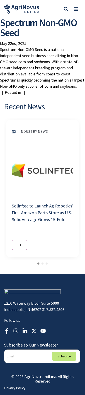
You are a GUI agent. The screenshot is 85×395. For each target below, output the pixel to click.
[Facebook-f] (7, 331)
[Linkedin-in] (25, 331)
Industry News (33, 131)
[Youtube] (43, 331)
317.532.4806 (53, 309)
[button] (76, 9)
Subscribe (64, 356)
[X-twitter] (34, 331)
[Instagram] (16, 331)
